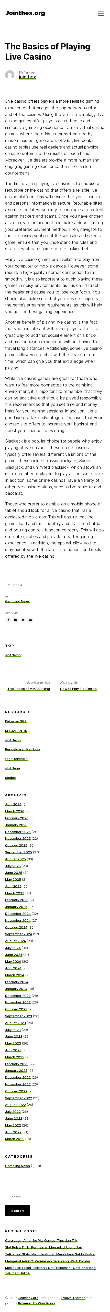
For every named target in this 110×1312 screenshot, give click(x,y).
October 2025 (16, 845)
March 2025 (14, 893)
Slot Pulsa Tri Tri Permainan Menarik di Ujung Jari (43, 1247)
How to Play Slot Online (78, 689)
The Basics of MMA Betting (28, 689)
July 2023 (13, 1030)
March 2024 (14, 975)
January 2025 (16, 907)
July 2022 (13, 1111)
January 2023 (16, 1070)
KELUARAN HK (16, 731)
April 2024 (13, 968)
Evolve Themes (73, 1298)
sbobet (10, 777)
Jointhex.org (28, 1298)
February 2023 (16, 1064)
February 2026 (16, 818)
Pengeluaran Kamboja (22, 749)
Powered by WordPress (36, 1303)
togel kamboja (16, 759)
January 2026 (16, 825)
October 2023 (16, 1009)
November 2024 (18, 920)
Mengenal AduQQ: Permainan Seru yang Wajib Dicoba (47, 1261)
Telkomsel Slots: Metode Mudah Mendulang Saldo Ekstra (50, 1254)
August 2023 (15, 1023)
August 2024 (15, 941)
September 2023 (18, 1016)
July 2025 (13, 866)
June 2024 (13, 955)
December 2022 (18, 1077)
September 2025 (18, 852)
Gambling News (17, 601)
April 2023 (13, 1050)
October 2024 (16, 927)
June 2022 (13, 1118)
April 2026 (13, 804)
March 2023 (14, 1057)
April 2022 (13, 1132)
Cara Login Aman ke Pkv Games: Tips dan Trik (41, 1240)
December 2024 (18, 914)
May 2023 (13, 1043)
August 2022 (15, 1105)
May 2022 (13, 1125)
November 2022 (18, 1084)
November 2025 (18, 838)
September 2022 (18, 1098)
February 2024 (16, 982)
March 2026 (14, 811)
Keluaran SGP (16, 721)
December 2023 (18, 996)
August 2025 (15, 859)
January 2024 (16, 989)
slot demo (13, 655)
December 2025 (18, 832)
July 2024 (13, 948)
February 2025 (16, 900)
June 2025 (13, 873)
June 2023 (13, 1036)
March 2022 (14, 1139)
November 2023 (18, 1002)
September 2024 (18, 934)
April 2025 (13, 886)
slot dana (12, 768)
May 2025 (13, 879)
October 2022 (16, 1091)
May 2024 (13, 961)
